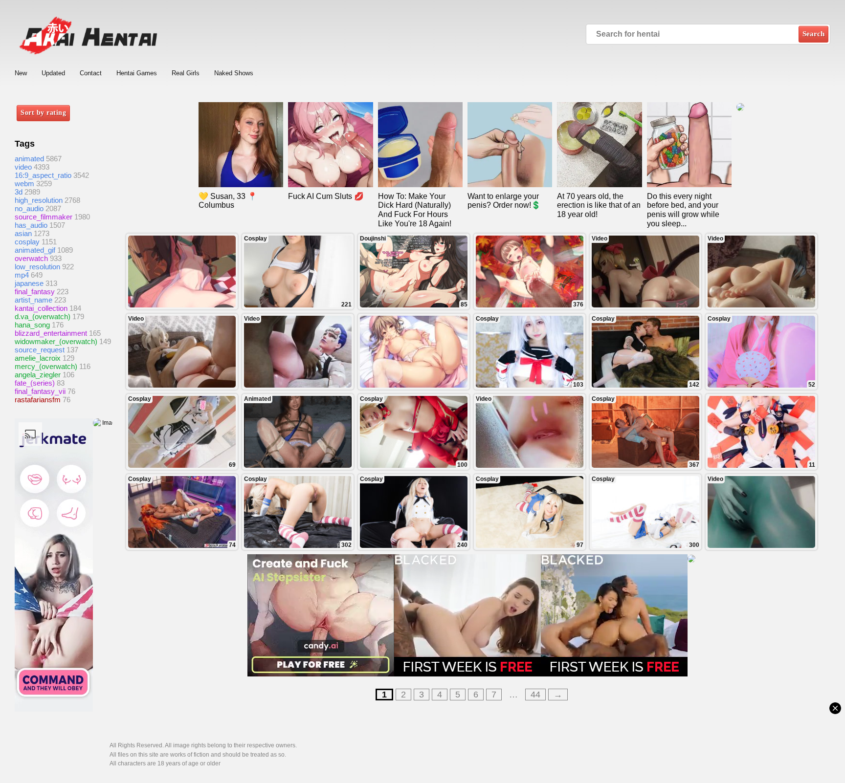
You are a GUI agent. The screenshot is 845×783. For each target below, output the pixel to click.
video (23, 167)
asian (23, 233)
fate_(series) (35, 383)
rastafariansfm (38, 399)
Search (813, 34)
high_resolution (39, 200)
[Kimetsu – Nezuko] (182, 271)
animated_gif (35, 250)
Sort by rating (43, 112)
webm (24, 183)
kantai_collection (41, 308)
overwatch (31, 258)
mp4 (22, 275)
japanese (29, 283)
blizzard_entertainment (51, 333)
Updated (53, 73)
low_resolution (37, 266)
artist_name (33, 300)
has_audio (31, 225)
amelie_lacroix (38, 358)
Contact (91, 73)
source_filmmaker (43, 217)
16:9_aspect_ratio (43, 175)
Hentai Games (136, 73)
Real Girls (186, 73)
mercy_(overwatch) (46, 366)
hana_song (32, 325)
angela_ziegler (38, 374)
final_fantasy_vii (40, 391)
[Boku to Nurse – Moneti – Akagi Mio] (413, 352)
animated (29, 158)
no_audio (29, 208)
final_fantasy (35, 291)
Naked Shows (233, 73)
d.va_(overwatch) (42, 316)
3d (18, 192)
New (21, 73)
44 (535, 694)
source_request (40, 350)
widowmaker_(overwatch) (56, 341)
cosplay (27, 242)
